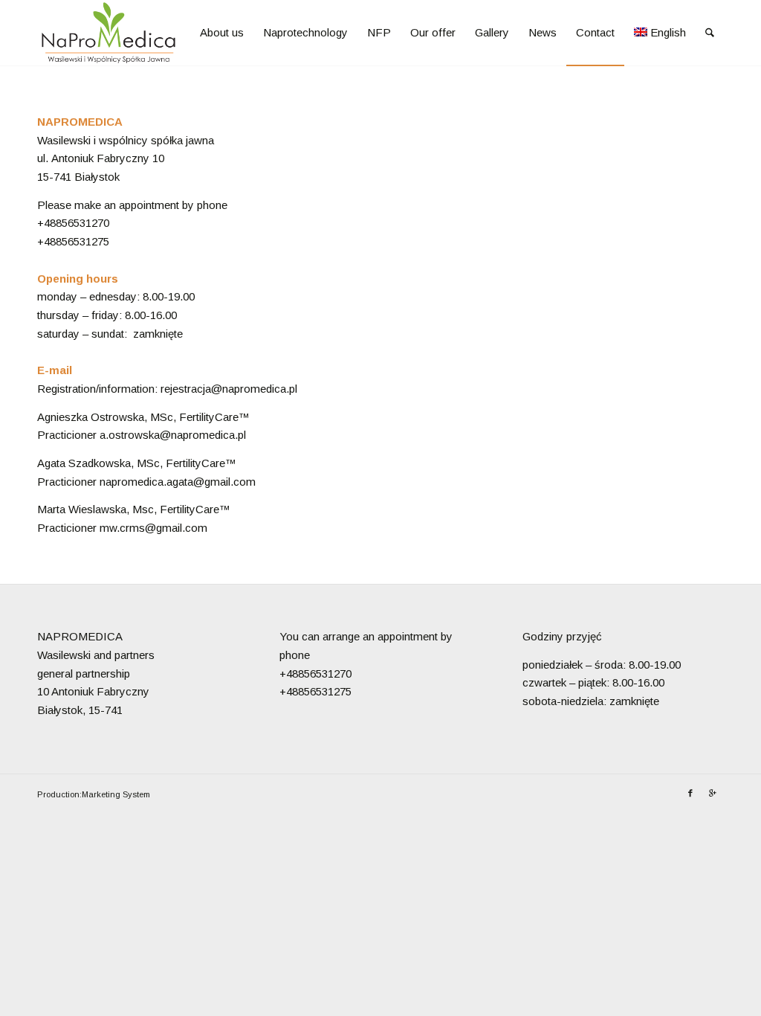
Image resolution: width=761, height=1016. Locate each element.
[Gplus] (713, 793)
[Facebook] (690, 793)
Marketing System (116, 794)
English (668, 32)
